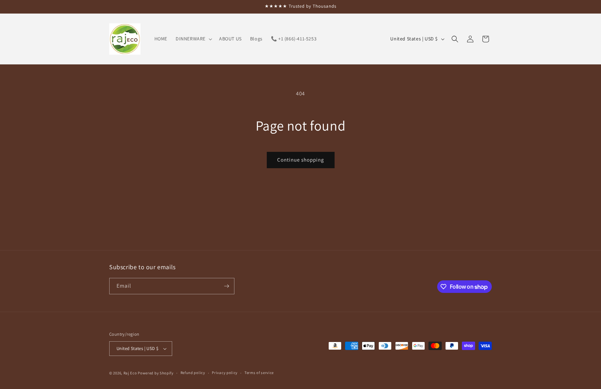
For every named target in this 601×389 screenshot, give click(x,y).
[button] (193, 38)
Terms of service (259, 372)
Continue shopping (300, 159)
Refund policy (193, 372)
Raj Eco (130, 373)
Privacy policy (225, 372)
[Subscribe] (226, 286)
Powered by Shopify (156, 373)
